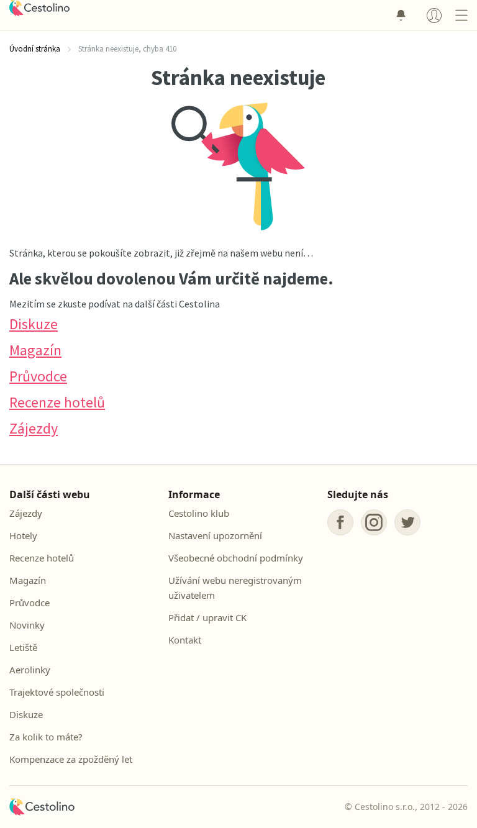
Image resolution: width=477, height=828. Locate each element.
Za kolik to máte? (46, 736)
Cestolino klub (198, 513)
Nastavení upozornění (215, 535)
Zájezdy (33, 428)
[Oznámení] (400, 15)
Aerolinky (29, 669)
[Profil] (434, 15)
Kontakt (184, 640)
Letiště (23, 647)
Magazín (35, 350)
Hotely (23, 535)
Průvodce (38, 376)
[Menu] (461, 15)
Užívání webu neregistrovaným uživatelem (235, 587)
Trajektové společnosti (56, 692)
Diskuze (33, 324)
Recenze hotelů (57, 402)
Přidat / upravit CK (207, 617)
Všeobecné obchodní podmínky (235, 558)
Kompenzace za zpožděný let (70, 759)
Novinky (27, 625)
